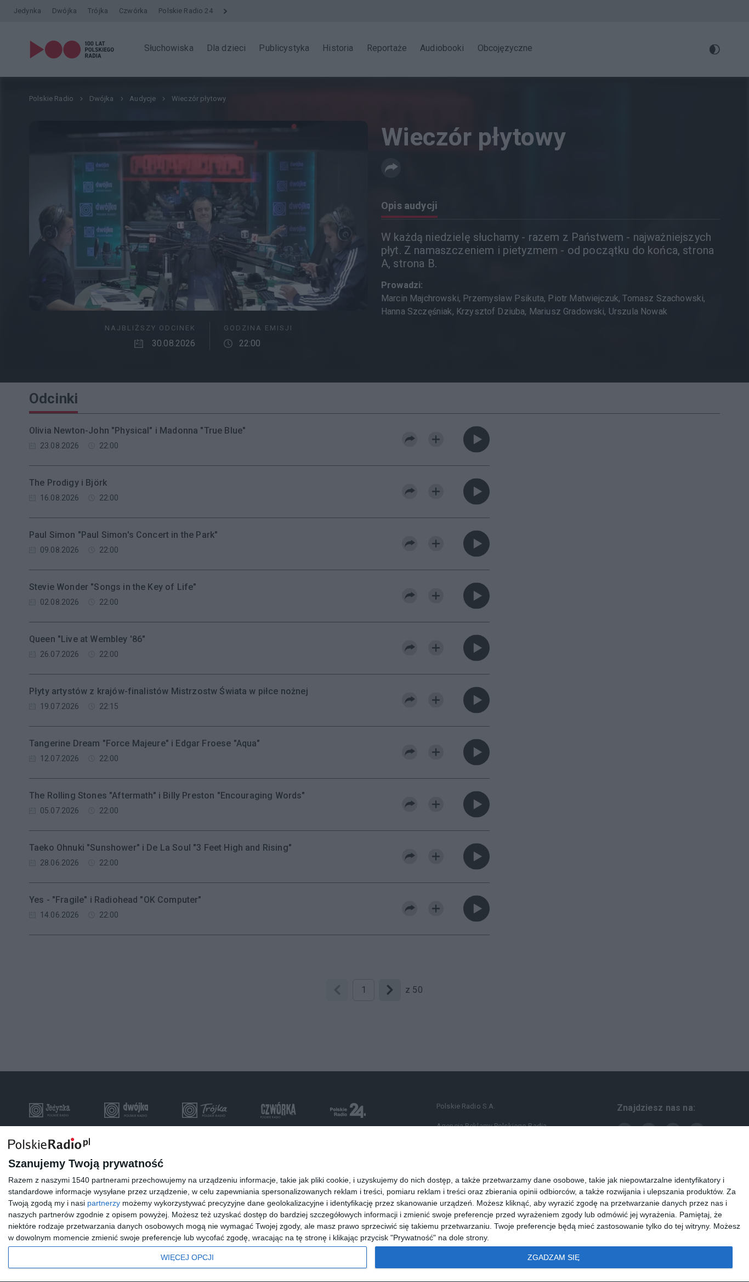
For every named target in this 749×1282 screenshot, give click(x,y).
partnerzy (103, 1203)
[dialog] (374, 1204)
